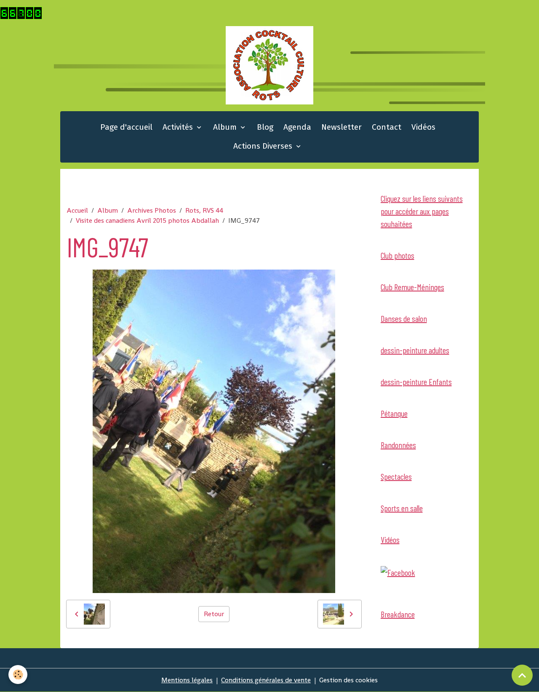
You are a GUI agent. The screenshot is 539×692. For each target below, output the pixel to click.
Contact (386, 127)
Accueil (77, 210)
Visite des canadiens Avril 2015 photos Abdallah (147, 220)
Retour (214, 613)
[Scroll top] (522, 675)
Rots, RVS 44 (204, 210)
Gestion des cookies (348, 680)
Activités (179, 127)
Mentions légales (187, 680)
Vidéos (423, 127)
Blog (265, 127)
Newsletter (341, 127)
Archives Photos (151, 210)
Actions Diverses (263, 146)
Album (226, 127)
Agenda (297, 127)
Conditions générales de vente (266, 680)
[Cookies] (17, 674)
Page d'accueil (126, 127)
